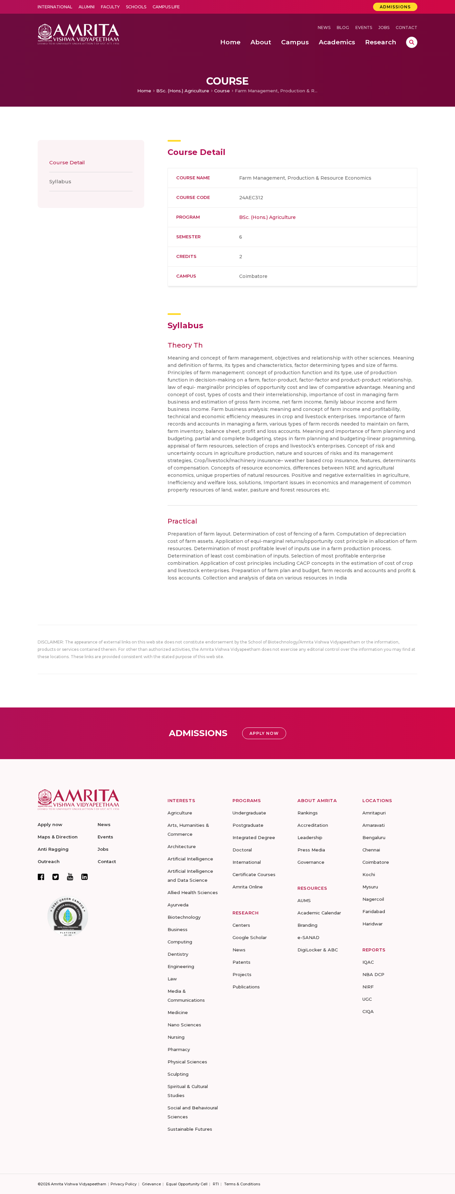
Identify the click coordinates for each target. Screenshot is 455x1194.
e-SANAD (308, 937)
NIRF (368, 986)
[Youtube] (70, 876)
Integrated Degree (253, 837)
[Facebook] (41, 876)
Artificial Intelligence (190, 858)
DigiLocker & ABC (317, 949)
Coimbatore (375, 862)
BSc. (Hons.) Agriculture (182, 90)
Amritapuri (374, 812)
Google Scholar (249, 937)
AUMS (304, 900)
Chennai (371, 849)
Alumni (87, 6)
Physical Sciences (187, 1061)
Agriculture (180, 812)
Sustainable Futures (190, 1129)
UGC (367, 999)
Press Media (311, 849)
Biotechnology (184, 917)
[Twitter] (55, 876)
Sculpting (178, 1074)
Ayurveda (178, 904)
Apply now (50, 824)
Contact (406, 27)
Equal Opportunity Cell (187, 1184)
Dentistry (178, 954)
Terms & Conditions (242, 1184)
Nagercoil (373, 899)
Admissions (395, 6)
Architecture (182, 846)
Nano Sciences (184, 1024)
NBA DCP (373, 974)
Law (172, 978)
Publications (246, 986)
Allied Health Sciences (193, 892)
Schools (136, 6)
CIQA (368, 1011)
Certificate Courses (253, 874)
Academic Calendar (319, 912)
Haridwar (372, 923)
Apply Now (264, 733)
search (411, 42)
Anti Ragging (53, 849)
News (324, 27)
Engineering (181, 966)
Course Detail (67, 162)
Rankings (307, 812)
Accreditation (312, 825)
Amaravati (373, 825)
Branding (307, 925)
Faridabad (373, 911)
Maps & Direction (58, 836)
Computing (180, 941)
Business (178, 929)
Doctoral (242, 849)
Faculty (110, 6)
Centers (241, 925)
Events (363, 27)
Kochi (368, 874)
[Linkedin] (84, 876)
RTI (216, 1184)
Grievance (151, 1184)
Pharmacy (179, 1049)
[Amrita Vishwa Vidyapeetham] (78, 33)
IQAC (368, 962)
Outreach (49, 861)
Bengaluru (373, 837)
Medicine (178, 1012)
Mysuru (370, 886)
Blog (343, 27)
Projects (241, 974)
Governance (310, 862)
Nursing (176, 1037)
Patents (241, 962)
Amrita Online (247, 886)
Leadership (309, 837)
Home (144, 90)
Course (222, 90)
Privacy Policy (124, 1184)
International (55, 6)
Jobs (383, 27)
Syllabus (60, 181)
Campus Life (166, 6)
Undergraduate (249, 812)
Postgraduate (247, 825)
